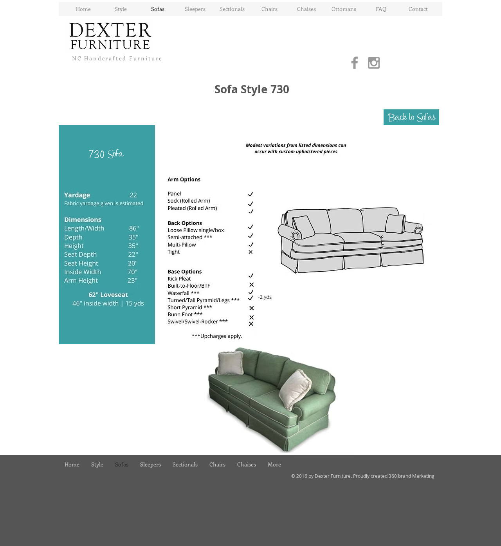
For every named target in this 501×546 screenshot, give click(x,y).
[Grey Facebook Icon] (354, 62)
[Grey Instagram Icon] (374, 62)
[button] (411, 117)
